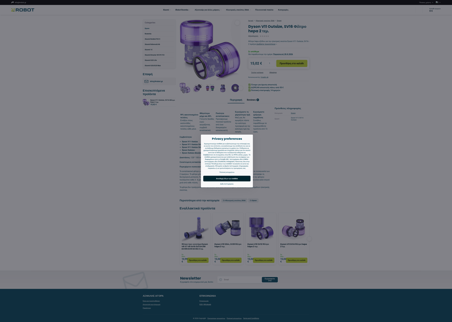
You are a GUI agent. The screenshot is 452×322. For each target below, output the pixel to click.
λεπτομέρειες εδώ (236, 159)
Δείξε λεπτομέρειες (227, 184)
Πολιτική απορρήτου (226, 172)
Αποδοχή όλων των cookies (227, 179)
